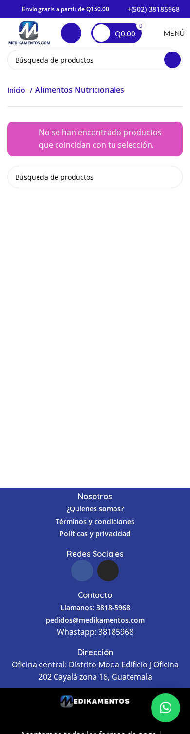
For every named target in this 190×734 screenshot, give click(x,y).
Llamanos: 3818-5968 (95, 607)
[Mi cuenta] (71, 33)
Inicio (17, 90)
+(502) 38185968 (153, 9)
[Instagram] (108, 570)
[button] (165, 707)
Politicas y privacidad (95, 533)
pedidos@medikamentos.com (95, 620)
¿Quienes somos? (95, 508)
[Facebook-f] (82, 570)
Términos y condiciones (95, 521)
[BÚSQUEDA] (172, 60)
